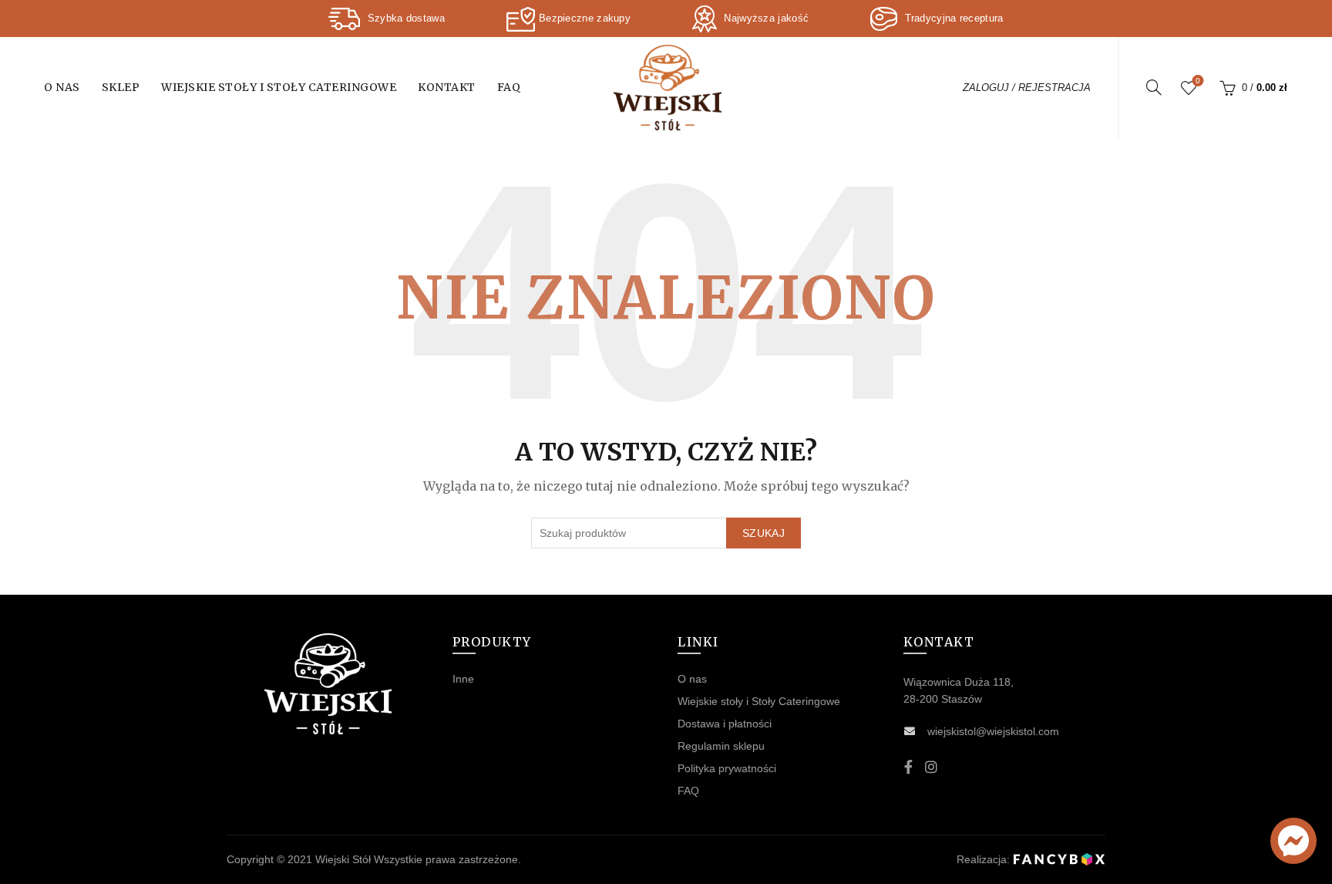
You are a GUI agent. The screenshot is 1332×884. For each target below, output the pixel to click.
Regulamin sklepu (721, 746)
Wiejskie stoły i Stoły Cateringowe (278, 87)
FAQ (509, 87)
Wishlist (1198, 80)
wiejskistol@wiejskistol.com (993, 731)
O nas (62, 87)
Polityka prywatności (727, 768)
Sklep (121, 87)
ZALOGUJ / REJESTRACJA (1027, 87)
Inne (463, 679)
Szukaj (763, 533)
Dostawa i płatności (725, 723)
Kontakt (447, 87)
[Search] (1154, 87)
